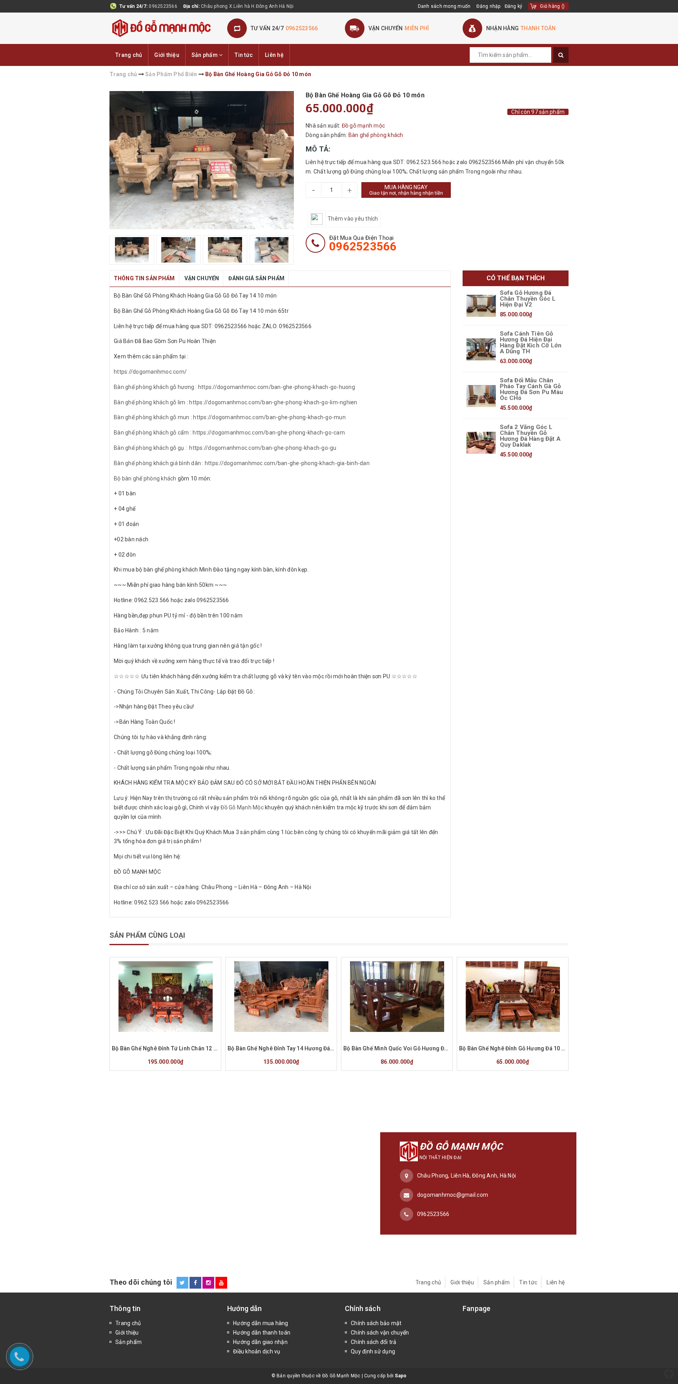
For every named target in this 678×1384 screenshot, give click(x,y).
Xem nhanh (184, 1037)
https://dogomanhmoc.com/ (151, 372)
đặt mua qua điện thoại (363, 243)
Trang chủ (128, 55)
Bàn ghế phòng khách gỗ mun (152, 417)
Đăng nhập (488, 6)
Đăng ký (514, 6)
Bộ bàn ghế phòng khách (145, 478)
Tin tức (244, 55)
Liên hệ (274, 55)
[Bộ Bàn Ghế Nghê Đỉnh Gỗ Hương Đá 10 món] (512, 996)
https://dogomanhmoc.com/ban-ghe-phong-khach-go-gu (262, 448)
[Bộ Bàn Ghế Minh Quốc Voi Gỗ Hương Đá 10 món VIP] (396, 996)
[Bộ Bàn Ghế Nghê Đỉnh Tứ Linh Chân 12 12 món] (165, 996)
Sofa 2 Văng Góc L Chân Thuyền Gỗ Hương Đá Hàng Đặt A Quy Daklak (530, 436)
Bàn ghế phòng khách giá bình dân (157, 463)
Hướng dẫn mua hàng (260, 1323)
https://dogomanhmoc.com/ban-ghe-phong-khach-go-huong (276, 387)
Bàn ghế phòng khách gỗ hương (154, 387)
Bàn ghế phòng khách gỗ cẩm (151, 432)
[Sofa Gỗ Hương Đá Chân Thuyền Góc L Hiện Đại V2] (481, 305)
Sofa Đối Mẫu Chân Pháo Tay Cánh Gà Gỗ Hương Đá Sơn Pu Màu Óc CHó (531, 389)
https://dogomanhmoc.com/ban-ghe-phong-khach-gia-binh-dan (287, 463)
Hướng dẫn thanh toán (261, 1332)
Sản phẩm (205, 55)
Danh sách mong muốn (444, 6)
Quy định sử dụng (373, 1351)
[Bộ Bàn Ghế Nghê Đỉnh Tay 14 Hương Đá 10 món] (281, 996)
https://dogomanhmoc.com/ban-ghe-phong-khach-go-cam (269, 432)
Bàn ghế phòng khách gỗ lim (150, 402)
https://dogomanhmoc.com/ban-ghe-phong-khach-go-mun (269, 417)
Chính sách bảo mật (376, 1323)
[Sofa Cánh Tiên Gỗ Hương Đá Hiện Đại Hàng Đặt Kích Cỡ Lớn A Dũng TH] (481, 349)
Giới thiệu (166, 55)
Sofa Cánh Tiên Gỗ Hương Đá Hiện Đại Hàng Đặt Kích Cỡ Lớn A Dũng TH (531, 342)
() (552, 6)
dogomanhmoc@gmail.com (452, 1195)
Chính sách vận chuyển (380, 1332)
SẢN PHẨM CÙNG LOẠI (147, 935)
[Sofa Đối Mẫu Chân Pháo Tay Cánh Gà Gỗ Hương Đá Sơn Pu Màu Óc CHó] (481, 396)
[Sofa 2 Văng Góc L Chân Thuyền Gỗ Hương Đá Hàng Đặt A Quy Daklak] (481, 442)
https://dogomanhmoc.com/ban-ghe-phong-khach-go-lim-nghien (273, 402)
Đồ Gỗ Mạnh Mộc (242, 807)
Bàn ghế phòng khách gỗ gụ (149, 448)
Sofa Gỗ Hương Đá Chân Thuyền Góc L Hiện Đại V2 (528, 299)
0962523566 (163, 6)
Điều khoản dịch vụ (257, 1351)
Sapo (400, 1376)
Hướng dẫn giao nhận (260, 1342)
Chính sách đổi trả (374, 1342)
